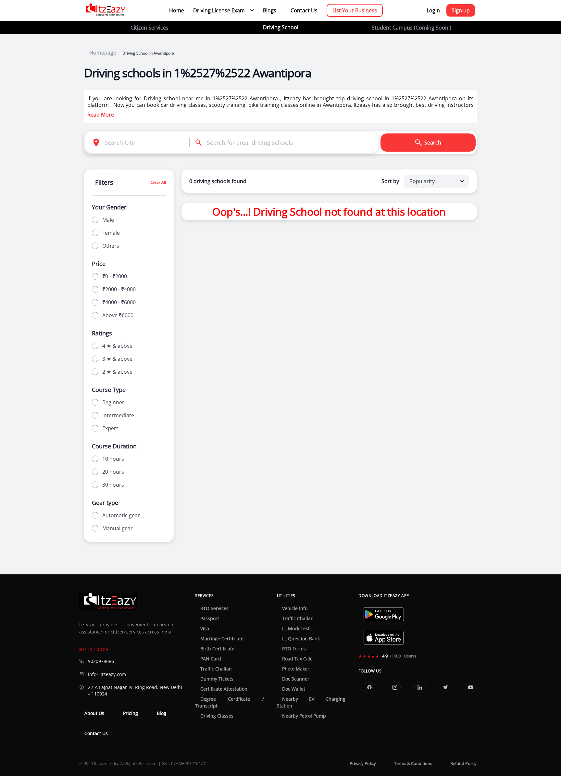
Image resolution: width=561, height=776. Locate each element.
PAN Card (210, 659)
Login (433, 10)
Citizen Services (149, 27)
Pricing (130, 713)
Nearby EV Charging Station (311, 702)
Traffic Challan (216, 669)
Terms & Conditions (413, 763)
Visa (204, 629)
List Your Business (354, 10)
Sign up (461, 10)
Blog (161, 713)
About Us (94, 713)
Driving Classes (216, 716)
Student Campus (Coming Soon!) (411, 27)
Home (176, 10)
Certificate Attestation (223, 689)
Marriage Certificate (221, 639)
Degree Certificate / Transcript (229, 702)
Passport (209, 618)
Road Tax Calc (297, 659)
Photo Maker (295, 669)
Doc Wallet (293, 689)
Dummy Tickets (216, 679)
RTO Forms (294, 649)
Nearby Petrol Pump (304, 716)
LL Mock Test (296, 629)
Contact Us (304, 10)
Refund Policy (463, 763)
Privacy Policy (363, 763)
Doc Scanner (295, 679)
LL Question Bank (301, 639)
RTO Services (214, 608)
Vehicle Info (294, 608)
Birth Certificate (217, 649)
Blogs (269, 10)
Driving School (280, 27)
